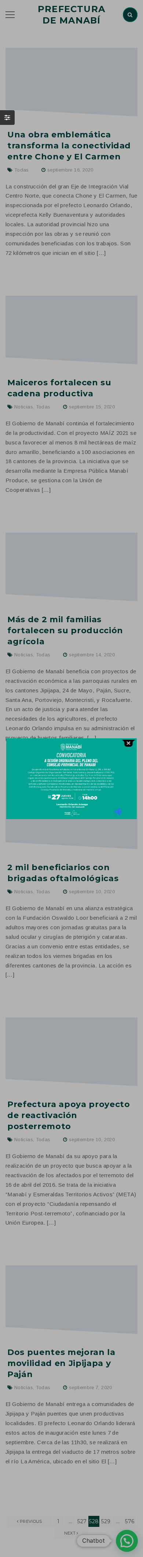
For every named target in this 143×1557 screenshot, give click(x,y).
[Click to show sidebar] (7, 117)
